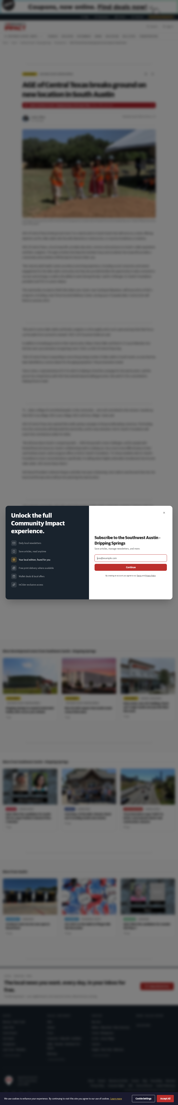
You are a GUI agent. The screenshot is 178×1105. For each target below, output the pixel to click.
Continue (131, 567)
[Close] (164, 513)
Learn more (116, 1098)
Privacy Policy (150, 575)
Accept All (165, 1098)
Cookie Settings (143, 1098)
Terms (139, 575)
